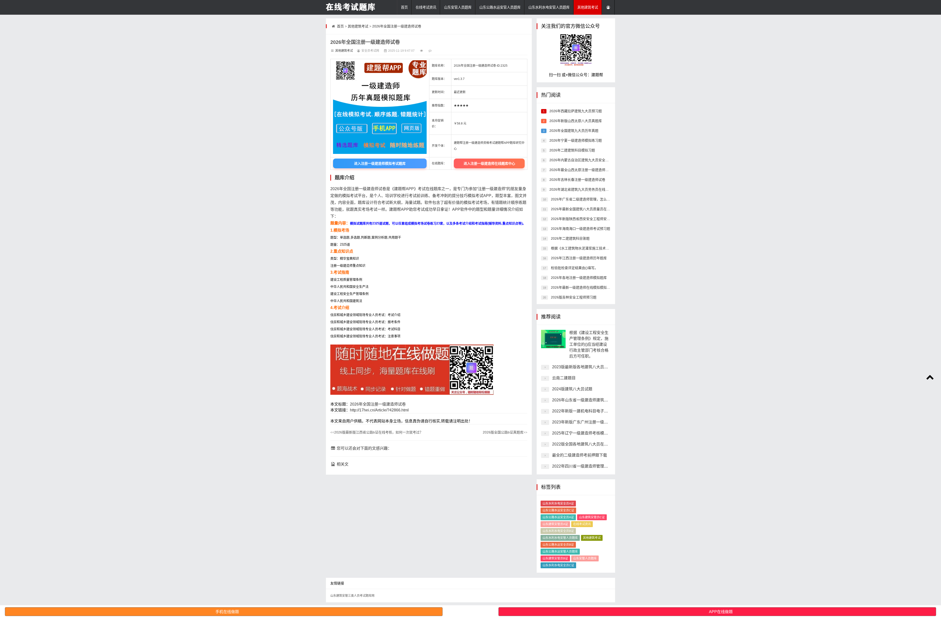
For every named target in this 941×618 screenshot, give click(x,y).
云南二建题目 (564, 378)
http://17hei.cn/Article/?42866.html (379, 410)
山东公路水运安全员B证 (558, 544)
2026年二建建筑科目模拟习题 (571, 150)
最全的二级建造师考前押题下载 (579, 455)
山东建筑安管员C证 (592, 517)
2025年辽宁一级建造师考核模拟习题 (584, 433)
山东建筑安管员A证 (555, 524)
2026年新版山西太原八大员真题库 (575, 121)
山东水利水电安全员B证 (558, 531)
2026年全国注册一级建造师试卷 (396, 26)
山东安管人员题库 (457, 7)
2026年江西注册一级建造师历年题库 (578, 258)
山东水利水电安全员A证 (558, 503)
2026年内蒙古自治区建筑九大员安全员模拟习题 (585, 160)
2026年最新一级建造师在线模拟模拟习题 (582, 287)
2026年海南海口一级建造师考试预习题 (580, 229)
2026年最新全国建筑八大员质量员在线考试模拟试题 (590, 209)
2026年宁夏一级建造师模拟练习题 (575, 140)
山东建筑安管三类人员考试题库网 (352, 595)
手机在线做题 (227, 612)
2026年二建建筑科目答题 (570, 238)
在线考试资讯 (426, 7)
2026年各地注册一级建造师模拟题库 (578, 278)
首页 (404, 7)
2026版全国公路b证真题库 (505, 432)
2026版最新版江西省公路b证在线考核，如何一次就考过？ (376, 432)
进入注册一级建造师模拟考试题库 (380, 163)
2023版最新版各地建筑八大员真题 (582, 367)
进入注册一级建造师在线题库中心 (489, 163)
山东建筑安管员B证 (555, 558)
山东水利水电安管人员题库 (549, 7)
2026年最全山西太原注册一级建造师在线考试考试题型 (590, 170)
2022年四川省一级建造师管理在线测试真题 (590, 466)
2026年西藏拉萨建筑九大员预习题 (575, 111)
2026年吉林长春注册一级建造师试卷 (576, 180)
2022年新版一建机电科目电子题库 (582, 411)
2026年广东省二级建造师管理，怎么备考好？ (585, 199)
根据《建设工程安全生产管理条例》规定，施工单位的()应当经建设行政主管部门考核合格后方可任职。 (588, 344)
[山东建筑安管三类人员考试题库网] (350, 7)
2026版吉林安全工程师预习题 (573, 297)
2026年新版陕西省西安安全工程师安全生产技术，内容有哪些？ (599, 219)
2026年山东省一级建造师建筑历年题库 (586, 400)
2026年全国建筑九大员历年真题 (573, 131)
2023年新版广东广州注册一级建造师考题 (588, 422)
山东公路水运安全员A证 (558, 517)
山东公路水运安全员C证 (558, 510)
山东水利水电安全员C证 (558, 565)
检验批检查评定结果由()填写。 (574, 268)
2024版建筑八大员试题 (572, 389)
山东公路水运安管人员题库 (499, 7)
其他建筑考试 (587, 7)
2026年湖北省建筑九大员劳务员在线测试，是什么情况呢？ (594, 189)
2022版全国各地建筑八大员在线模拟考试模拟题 (593, 444)
